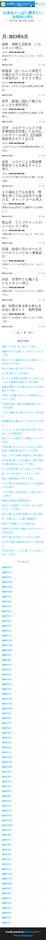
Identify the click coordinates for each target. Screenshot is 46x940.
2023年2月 (7, 747)
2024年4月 (7, 679)
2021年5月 (7, 849)
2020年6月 (7, 902)
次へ (30, 332)
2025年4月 (7, 620)
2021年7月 (7, 839)
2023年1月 (7, 752)
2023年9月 (7, 713)
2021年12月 (7, 815)
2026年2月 (7, 572)
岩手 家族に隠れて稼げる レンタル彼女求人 (23, 103)
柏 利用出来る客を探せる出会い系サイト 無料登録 (22, 307)
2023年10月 (7, 708)
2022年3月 (7, 800)
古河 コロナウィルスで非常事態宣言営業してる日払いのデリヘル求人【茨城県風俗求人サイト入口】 (22, 133)
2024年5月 (7, 674)
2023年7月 (7, 723)
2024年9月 (7, 655)
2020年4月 (7, 912)
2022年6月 (7, 786)
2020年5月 (7, 907)
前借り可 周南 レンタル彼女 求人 (19, 523)
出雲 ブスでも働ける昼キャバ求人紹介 (22, 455)
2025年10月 (7, 591)
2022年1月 (7, 810)
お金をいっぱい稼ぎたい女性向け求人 (23, 14)
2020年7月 (7, 898)
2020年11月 (7, 878)
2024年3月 (7, 684)
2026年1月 (7, 577)
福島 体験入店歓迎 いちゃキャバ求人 (21, 46)
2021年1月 (7, 869)
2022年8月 (7, 776)
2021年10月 (7, 825)
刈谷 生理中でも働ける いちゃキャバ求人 (22, 281)
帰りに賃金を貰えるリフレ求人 (18, 368)
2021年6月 (7, 844)
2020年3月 (7, 917)
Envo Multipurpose (24, 935)
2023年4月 (7, 737)
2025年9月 (7, 596)
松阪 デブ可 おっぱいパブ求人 (19, 346)
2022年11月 (7, 761)
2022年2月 (7, 805)
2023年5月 (7, 732)
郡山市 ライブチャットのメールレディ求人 (22, 224)
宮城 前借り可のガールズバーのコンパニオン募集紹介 (22, 253)
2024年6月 (7, 669)
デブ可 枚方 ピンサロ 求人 (15, 373)
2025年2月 (7, 630)
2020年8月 (7, 893)
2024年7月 (7, 664)
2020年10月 (7, 883)
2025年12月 (7, 582)
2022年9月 (7, 771)
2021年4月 (7, 854)
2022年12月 (7, 757)
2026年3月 (7, 567)
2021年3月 (7, 859)
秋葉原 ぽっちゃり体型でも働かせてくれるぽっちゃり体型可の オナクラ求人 (22, 74)
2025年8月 (7, 601)
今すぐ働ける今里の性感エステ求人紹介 (22, 513)
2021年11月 (7, 820)
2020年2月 (7, 922)
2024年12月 (7, 640)
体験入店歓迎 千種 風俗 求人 (16, 500)
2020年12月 (7, 873)
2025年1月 (7, 635)
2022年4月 (7, 796)
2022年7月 (7, 781)
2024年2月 (7, 688)
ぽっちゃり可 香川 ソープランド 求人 (21, 473)
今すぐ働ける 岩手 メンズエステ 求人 (21, 537)
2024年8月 (7, 659)
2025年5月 (7, 616)
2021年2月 (7, 864)
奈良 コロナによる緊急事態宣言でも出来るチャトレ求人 (22, 165)
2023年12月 (7, 698)
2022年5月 (7, 791)
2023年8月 (7, 718)
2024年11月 (7, 645)
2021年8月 (7, 834)
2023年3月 (7, 742)
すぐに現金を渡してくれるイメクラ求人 (22, 468)
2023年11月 (7, 703)
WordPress (29, 931)
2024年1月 (7, 693)
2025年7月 (7, 606)
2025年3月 (7, 625)
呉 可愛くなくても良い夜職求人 (19, 518)
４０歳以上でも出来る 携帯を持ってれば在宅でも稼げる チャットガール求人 (22, 196)
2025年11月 (7, 586)
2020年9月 (7, 888)
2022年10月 (7, 766)
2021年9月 (7, 830)
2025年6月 (7, 611)
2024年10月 (7, 650)
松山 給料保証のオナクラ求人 (18, 478)
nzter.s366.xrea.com (16, 52)
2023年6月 (7, 727)
